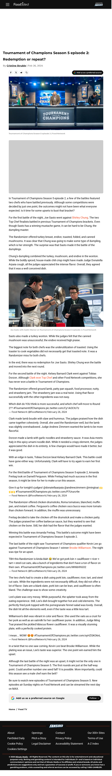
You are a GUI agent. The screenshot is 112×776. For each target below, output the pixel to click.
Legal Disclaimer (41, 743)
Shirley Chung (80, 217)
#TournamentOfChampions (29, 408)
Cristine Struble (16, 65)
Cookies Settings (17, 749)
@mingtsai (92, 487)
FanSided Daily (16, 738)
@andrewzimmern (75, 487)
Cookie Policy (15, 743)
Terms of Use (95, 738)
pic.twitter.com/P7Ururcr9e (64, 491)
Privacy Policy (63, 738)
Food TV (22, 709)
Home (12, 709)
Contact (60, 732)
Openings (37, 732)
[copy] (26, 72)
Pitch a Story (39, 738)
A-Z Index (93, 743)
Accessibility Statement (69, 743)
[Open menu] (7, 4)
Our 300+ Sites (96, 732)
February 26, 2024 (57, 412)
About (10, 732)
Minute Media (21, 757)
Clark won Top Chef (41, 377)
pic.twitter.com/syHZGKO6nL (84, 635)
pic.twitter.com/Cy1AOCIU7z (62, 408)
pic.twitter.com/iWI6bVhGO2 (69, 567)
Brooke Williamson (80, 547)
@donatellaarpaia (53, 487)
